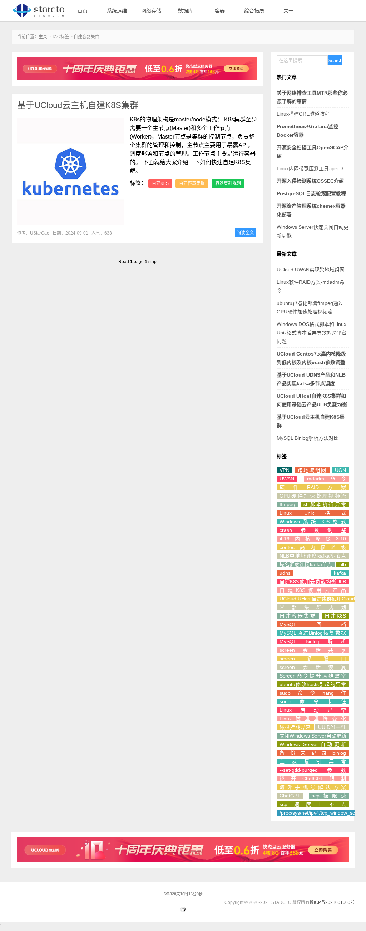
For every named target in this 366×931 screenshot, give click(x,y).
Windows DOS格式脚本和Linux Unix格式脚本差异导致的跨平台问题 (312, 332)
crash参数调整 (313, 530)
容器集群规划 (228, 183)
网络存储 (151, 11)
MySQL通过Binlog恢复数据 (313, 633)
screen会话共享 (313, 650)
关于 (288, 11)
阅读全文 (245, 232)
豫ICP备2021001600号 (332, 902)
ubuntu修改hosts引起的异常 (313, 684)
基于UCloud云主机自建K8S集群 (77, 105)
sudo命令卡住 (313, 701)
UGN (340, 470)
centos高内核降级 (313, 547)
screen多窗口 (313, 658)
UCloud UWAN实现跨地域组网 (311, 269)
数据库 (185, 11)
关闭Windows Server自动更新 (313, 736)
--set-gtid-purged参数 (313, 770)
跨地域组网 (312, 470)
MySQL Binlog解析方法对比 (307, 438)
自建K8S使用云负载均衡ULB (313, 581)
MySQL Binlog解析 (313, 641)
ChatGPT (290, 796)
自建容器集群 (192, 183)
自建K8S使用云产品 (313, 590)
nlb (342, 564)
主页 (43, 36)
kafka (340, 573)
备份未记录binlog (313, 753)
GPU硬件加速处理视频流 (313, 496)
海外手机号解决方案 (313, 787)
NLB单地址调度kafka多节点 (313, 556)
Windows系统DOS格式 (313, 521)
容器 (220, 11)
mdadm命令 (326, 479)
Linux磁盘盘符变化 (313, 718)
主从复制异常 (313, 761)
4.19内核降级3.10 (313, 539)
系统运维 (117, 11)
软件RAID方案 (313, 487)
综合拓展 (254, 11)
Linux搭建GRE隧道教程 (303, 114)
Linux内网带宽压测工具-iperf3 (310, 168)
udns (285, 573)
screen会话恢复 (313, 667)
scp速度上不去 (313, 804)
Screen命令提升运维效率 (313, 676)
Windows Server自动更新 (313, 744)
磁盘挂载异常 (295, 727)
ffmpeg (287, 504)
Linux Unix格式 (313, 513)
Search (335, 60)
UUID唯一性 (332, 727)
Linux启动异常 (313, 710)
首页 (83, 11)
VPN (285, 470)
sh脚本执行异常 (324, 504)
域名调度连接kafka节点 (306, 564)
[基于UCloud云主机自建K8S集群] (70, 171)
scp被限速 (329, 796)
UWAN (287, 479)
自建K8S (160, 183)
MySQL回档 (313, 624)
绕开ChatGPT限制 (313, 778)
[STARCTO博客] (38, 10)
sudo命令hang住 (313, 693)
